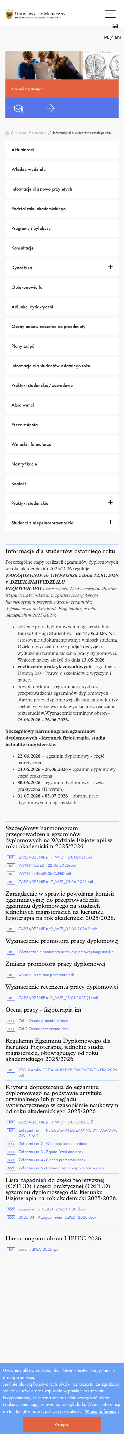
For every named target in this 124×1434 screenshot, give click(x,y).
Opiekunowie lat (27, 287)
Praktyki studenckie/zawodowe (42, 385)
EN (118, 37)
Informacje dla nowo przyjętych (41, 189)
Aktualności (22, 150)
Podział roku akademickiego (38, 208)
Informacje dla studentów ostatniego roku (50, 366)
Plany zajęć (22, 346)
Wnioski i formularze (31, 444)
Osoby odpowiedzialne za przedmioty (48, 326)
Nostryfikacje (24, 464)
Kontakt (18, 483)
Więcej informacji (102, 1411)
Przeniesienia (24, 424)
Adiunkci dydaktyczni (32, 307)
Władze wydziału (28, 169)
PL (106, 37)
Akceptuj (62, 1424)
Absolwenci (22, 405)
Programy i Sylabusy (31, 228)
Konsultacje (22, 248)
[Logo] (35, 19)
